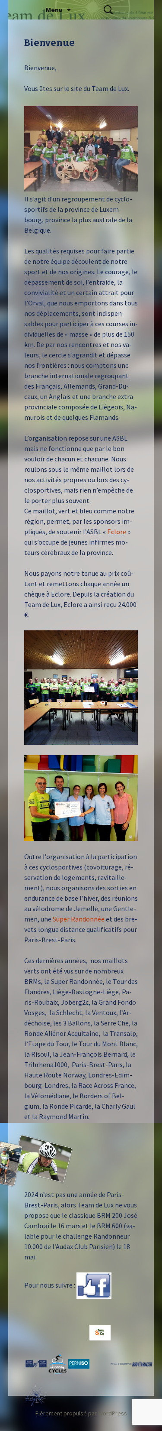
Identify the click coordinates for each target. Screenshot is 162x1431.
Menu (54, 9)
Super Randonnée (79, 919)
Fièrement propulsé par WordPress (81, 1413)
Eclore (116, 531)
